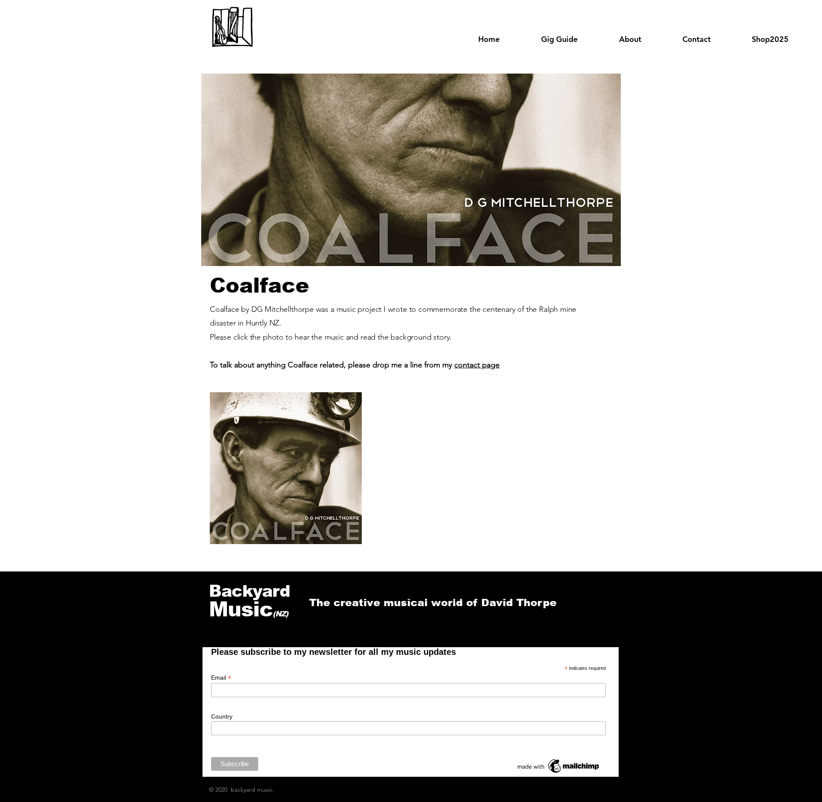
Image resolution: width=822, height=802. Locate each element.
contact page (477, 365)
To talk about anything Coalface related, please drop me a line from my (332, 365)
